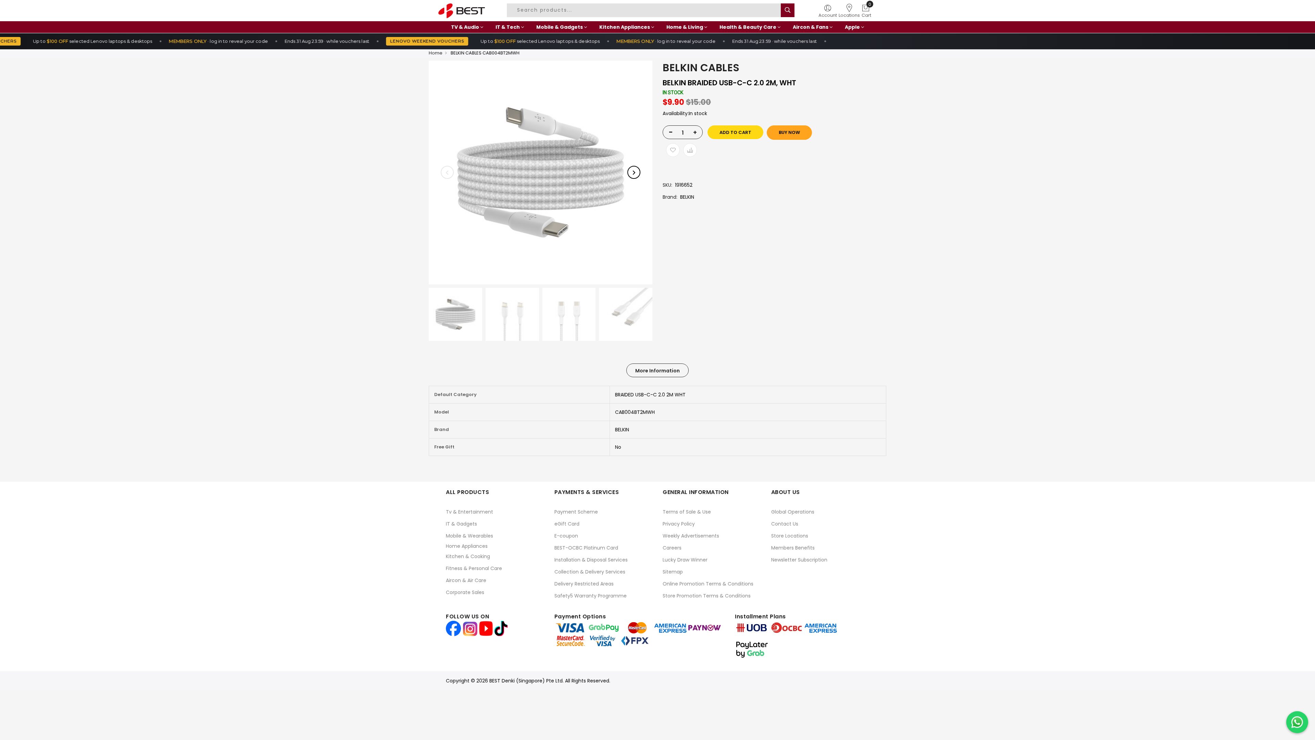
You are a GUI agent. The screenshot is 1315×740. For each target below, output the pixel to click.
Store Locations (789, 535)
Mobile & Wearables (469, 535)
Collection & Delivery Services (589, 571)
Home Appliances (467, 546)
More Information (657, 370)
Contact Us (784, 523)
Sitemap (673, 571)
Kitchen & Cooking (468, 556)
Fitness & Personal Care (474, 568)
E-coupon (566, 535)
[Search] (787, 10)
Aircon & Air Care (466, 580)
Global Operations (792, 511)
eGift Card (566, 523)
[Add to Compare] (690, 150)
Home (435, 53)
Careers (672, 547)
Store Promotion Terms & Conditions (707, 595)
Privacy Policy (679, 523)
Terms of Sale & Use (687, 511)
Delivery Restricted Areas (584, 583)
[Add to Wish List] (673, 150)
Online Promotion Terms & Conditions (708, 583)
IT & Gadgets (461, 523)
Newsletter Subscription (799, 559)
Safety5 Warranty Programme (590, 595)
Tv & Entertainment (469, 511)
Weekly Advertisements (691, 535)
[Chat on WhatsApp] (1297, 722)
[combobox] (645, 10)
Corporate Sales (465, 592)
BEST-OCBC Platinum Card (586, 547)
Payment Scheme (576, 511)
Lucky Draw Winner (685, 559)
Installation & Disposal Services (591, 559)
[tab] (657, 370)
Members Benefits (793, 547)
